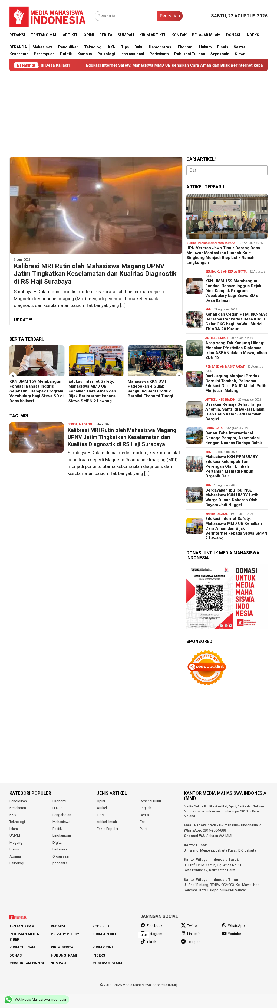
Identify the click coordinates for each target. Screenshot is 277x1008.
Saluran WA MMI (219, 836)
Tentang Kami (22, 926)
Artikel (211, 399)
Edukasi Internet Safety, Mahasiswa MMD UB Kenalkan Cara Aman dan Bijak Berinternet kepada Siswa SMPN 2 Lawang (163, 65)
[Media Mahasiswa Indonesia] (50, 15)
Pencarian (170, 15)
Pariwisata (214, 428)
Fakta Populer (107, 829)
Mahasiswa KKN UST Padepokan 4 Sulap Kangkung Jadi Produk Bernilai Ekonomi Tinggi (150, 388)
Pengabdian (61, 815)
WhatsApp (236, 926)
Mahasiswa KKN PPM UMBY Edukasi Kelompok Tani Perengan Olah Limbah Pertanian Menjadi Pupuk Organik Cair (231, 466)
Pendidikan (18, 801)
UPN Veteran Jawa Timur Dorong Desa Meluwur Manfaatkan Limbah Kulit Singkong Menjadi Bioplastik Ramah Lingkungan (223, 255)
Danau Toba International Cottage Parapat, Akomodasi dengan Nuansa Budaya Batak (233, 438)
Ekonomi (59, 801)
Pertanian (59, 849)
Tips (100, 815)
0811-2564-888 (214, 830)
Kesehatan (227, 399)
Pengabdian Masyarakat (217, 243)
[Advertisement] (138, 114)
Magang (85, 424)
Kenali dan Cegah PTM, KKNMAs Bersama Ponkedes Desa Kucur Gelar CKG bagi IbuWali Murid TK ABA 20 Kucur (236, 321)
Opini (101, 801)
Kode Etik (101, 926)
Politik (57, 829)
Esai (143, 822)
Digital (222, 514)
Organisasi (60, 856)
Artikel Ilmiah (216, 338)
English (145, 808)
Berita (72, 424)
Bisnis (14, 849)
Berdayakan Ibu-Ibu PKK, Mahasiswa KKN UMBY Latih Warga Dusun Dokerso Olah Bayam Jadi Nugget (231, 497)
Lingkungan (61, 835)
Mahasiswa (61, 822)
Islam (13, 829)
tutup (143, 935)
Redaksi (58, 926)
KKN (208, 309)
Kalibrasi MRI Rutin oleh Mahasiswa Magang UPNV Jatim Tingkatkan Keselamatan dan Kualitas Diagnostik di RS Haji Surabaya (95, 274)
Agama (15, 856)
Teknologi (17, 822)
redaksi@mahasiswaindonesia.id (236, 825)
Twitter (192, 926)
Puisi (143, 829)
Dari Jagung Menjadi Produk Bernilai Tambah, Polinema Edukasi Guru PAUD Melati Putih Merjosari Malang (235, 383)
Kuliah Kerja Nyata (232, 271)
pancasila (60, 863)
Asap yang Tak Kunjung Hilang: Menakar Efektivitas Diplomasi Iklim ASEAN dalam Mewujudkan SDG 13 (236, 350)
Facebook (155, 926)
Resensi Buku (150, 801)
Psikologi (16, 863)
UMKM (14, 835)
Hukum (58, 808)
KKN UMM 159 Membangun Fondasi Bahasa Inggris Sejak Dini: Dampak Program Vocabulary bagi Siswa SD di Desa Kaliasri (36, 391)
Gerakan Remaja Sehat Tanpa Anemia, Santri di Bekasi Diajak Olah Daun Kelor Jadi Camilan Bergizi (234, 411)
